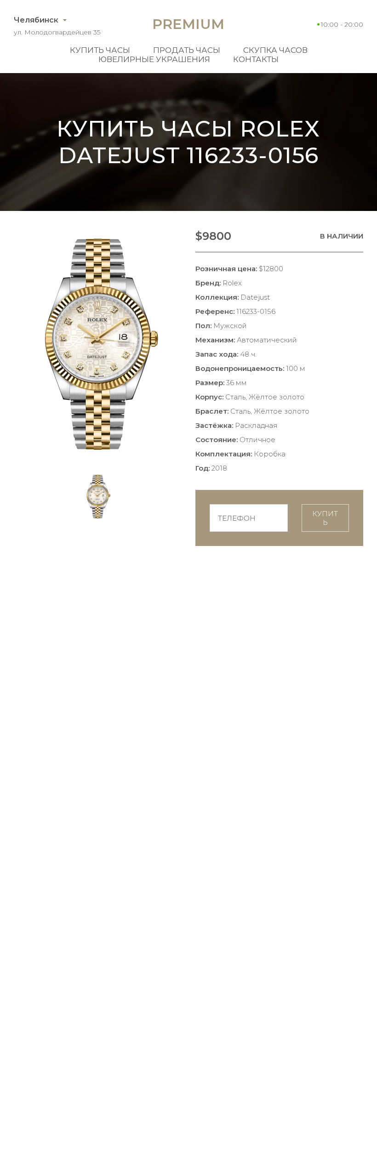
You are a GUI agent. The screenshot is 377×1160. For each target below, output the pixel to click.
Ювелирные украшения (154, 59)
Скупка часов (275, 50)
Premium (188, 24)
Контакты (256, 59)
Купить (325, 518)
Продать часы (186, 50)
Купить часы (100, 50)
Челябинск (36, 20)
